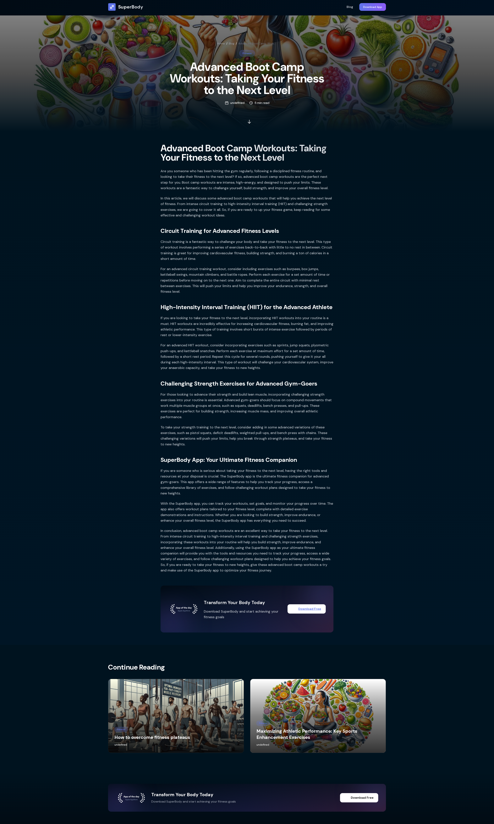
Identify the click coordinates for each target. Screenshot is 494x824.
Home (221, 43)
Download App (372, 7)
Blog (350, 7)
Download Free (309, 609)
